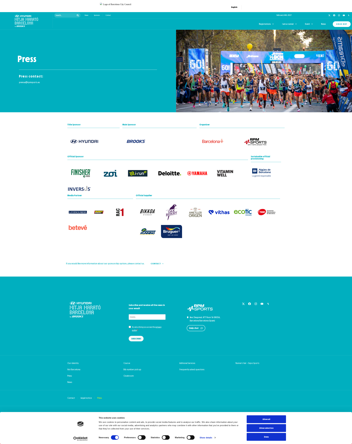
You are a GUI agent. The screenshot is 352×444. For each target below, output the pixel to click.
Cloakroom (128, 376)
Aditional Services (187, 363)
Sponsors (97, 15)
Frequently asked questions (191, 369)
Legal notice (86, 398)
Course (126, 363)
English (233, 8)
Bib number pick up (132, 369)
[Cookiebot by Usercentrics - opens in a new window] (80, 439)
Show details (206, 437)
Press (69, 376)
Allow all (266, 419)
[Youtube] (344, 15)
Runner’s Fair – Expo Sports (247, 363)
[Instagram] (339, 15)
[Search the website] (245, 7)
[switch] (142, 437)
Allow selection (266, 428)
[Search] (78, 15)
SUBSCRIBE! (136, 338)
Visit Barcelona (73, 369)
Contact (108, 15)
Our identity (73, 363)
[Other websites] (250, 7)
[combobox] (65, 15)
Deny (266, 437)
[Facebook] (334, 15)
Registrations (265, 24)
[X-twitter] (329, 15)
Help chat (194, 328)
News (86, 15)
